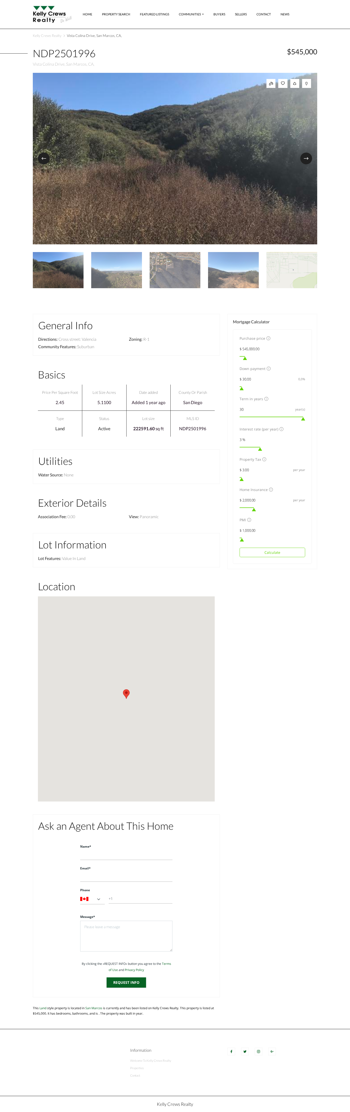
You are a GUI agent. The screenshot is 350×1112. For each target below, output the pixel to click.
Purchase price (252, 338)
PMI (243, 519)
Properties (137, 1068)
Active (104, 428)
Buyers (219, 14)
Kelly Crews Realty (47, 35)
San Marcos (93, 1008)
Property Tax (250, 459)
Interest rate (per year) (259, 429)
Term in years (251, 398)
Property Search (116, 14)
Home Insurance (254, 489)
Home (87, 14)
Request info (126, 982)
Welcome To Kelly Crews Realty (150, 1061)
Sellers (241, 14)
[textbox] (92, 899)
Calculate (272, 552)
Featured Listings (154, 14)
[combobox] (92, 899)
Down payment (252, 368)
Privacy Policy (134, 970)
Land (60, 428)
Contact (263, 14)
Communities (190, 14)
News (285, 14)
